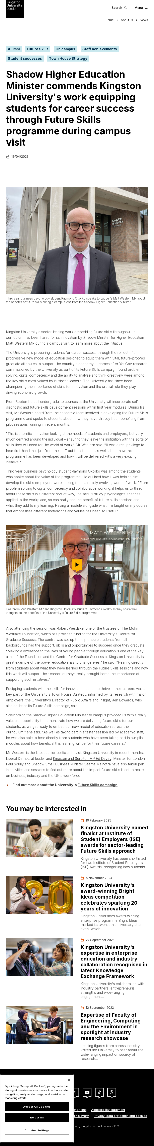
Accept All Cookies (37, 1106)
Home (109, 20)
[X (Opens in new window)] (74, 1092)
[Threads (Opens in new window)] (111, 1092)
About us (127, 20)
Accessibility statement (108, 1110)
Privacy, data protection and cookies (120, 1116)
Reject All (37, 1117)
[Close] (69, 1080)
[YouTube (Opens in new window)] (87, 1092)
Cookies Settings (37, 1130)
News (144, 20)
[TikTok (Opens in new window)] (99, 1092)
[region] (37, 1108)
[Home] (15, 8)
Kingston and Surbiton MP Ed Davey (82, 758)
